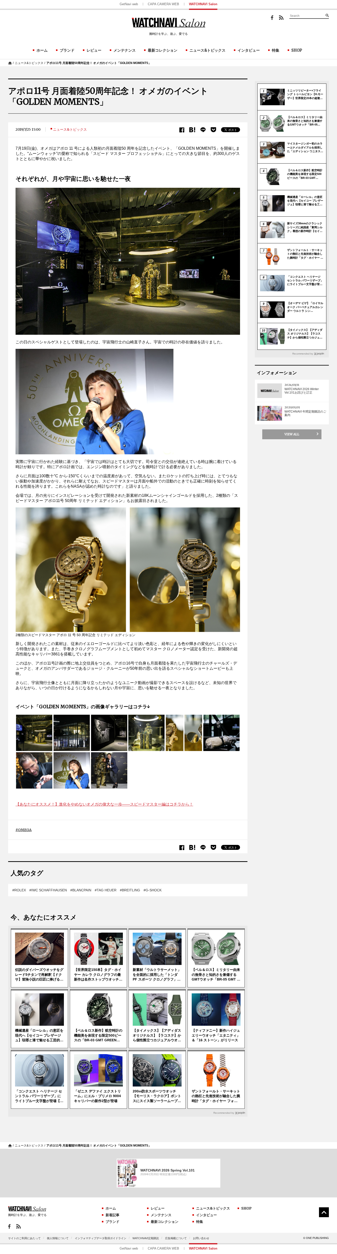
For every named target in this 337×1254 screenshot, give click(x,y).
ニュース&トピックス (207, 50)
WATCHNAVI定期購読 (145, 1238)
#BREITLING (130, 890)
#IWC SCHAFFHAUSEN (48, 890)
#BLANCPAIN (80, 890)
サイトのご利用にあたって (24, 1238)
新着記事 (112, 1215)
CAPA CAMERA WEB (163, 4)
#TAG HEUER (105, 890)
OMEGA (25, 830)
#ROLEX (19, 890)
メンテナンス (124, 50)
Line (203, 129)
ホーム (42, 50)
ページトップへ (324, 1212)
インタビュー (249, 50)
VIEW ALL (291, 434)
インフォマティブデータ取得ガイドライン (100, 1238)
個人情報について (58, 1238)
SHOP (296, 50)
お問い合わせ (201, 1238)
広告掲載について (176, 1238)
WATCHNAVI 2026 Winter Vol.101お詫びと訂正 (301, 390)
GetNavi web (129, 4)
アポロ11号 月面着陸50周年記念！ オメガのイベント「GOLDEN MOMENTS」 (98, 63)
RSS (281, 17)
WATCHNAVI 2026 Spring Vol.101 (167, 1170)
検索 (327, 15)
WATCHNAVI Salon (203, 4)
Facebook (272, 17)
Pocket (213, 129)
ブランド (67, 50)
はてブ (192, 129)
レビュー (94, 50)
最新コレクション (162, 50)
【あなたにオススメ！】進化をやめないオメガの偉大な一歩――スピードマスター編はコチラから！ (104, 804)
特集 (275, 50)
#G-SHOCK (153, 890)
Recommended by (223, 1112)
